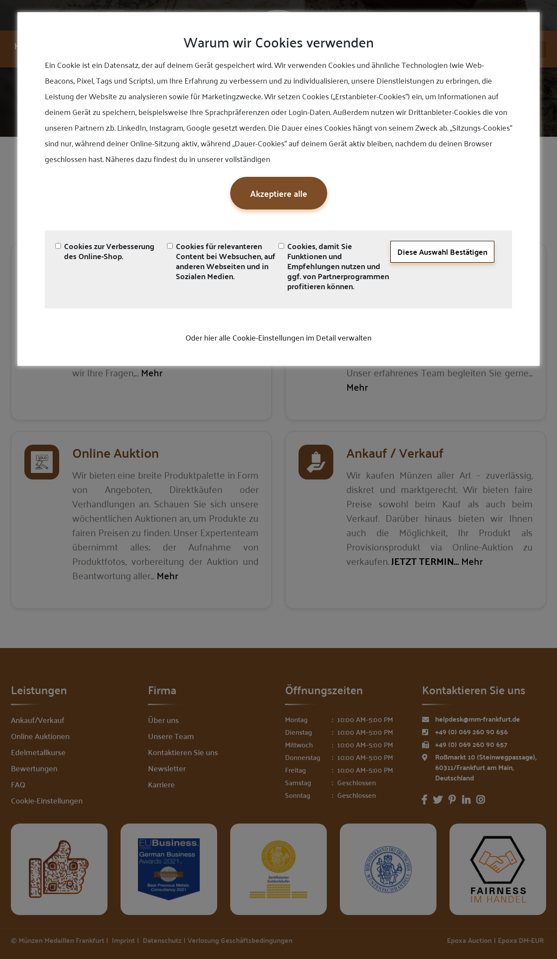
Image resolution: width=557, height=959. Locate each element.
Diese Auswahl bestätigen (442, 251)
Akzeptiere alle (278, 193)
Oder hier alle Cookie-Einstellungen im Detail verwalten (278, 337)
